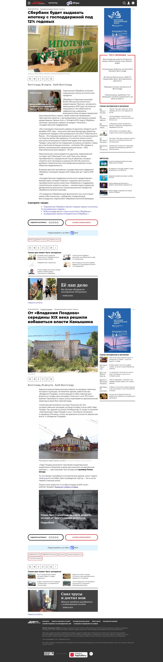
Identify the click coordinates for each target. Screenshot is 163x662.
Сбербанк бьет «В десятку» (46, 262)
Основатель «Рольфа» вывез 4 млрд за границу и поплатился (121, 169)
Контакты (45, 621)
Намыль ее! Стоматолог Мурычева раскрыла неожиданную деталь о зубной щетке (121, 147)
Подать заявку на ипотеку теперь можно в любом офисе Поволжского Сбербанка (48, 271)
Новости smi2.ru (35, 303)
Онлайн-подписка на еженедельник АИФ (56, 624)
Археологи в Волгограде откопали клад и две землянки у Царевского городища (83, 576)
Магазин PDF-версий (110, 621)
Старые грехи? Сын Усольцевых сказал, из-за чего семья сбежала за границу (121, 366)
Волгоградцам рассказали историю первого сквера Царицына (46, 576)
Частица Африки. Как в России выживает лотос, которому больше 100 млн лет (121, 118)
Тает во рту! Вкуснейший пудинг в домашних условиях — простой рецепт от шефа (121, 359)
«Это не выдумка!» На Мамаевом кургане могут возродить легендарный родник (83, 583)
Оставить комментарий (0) (81, 222)
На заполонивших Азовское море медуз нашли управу (120, 162)
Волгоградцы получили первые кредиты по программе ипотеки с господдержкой (84, 264)
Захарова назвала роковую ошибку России (121, 176)
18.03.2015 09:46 (33, 9)
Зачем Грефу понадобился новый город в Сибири (120, 191)
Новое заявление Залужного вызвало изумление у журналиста (120, 184)
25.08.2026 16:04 (33, 309)
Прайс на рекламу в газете (61, 621)
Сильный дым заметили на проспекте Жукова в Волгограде (117, 70)
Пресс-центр (96, 621)
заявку (42, 478)
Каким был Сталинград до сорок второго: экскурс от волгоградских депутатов (66, 516)
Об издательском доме (81, 621)
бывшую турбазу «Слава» (66, 487)
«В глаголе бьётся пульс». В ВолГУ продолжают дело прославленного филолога (117, 79)
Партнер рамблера (61, 653)
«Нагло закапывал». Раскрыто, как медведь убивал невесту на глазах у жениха (121, 381)
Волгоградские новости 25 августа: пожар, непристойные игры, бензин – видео (117, 61)
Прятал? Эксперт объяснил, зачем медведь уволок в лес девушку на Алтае (121, 110)
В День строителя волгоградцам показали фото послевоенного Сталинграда (48, 583)
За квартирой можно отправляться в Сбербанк (65, 214)
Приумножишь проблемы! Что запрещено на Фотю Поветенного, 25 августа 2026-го (117, 97)
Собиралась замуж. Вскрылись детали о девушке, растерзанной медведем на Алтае (120, 125)
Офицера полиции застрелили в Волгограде (117, 88)
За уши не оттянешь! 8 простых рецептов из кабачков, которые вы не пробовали (122, 396)
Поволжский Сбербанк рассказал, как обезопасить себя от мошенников (83, 257)
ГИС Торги (31, 374)
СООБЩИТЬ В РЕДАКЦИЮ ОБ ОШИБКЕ (86, 624)
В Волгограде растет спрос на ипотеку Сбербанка (67, 211)
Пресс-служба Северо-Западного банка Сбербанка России (48, 73)
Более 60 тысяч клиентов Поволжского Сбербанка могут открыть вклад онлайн (48, 257)
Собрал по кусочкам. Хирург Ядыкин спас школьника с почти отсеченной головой (122, 388)
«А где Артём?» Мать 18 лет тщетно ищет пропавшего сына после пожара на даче (121, 374)
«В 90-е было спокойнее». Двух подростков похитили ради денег (121, 132)
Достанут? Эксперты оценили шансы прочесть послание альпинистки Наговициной (122, 140)
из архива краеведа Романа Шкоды (79, 461)
